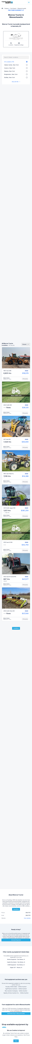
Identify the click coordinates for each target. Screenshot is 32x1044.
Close (16, 1040)
